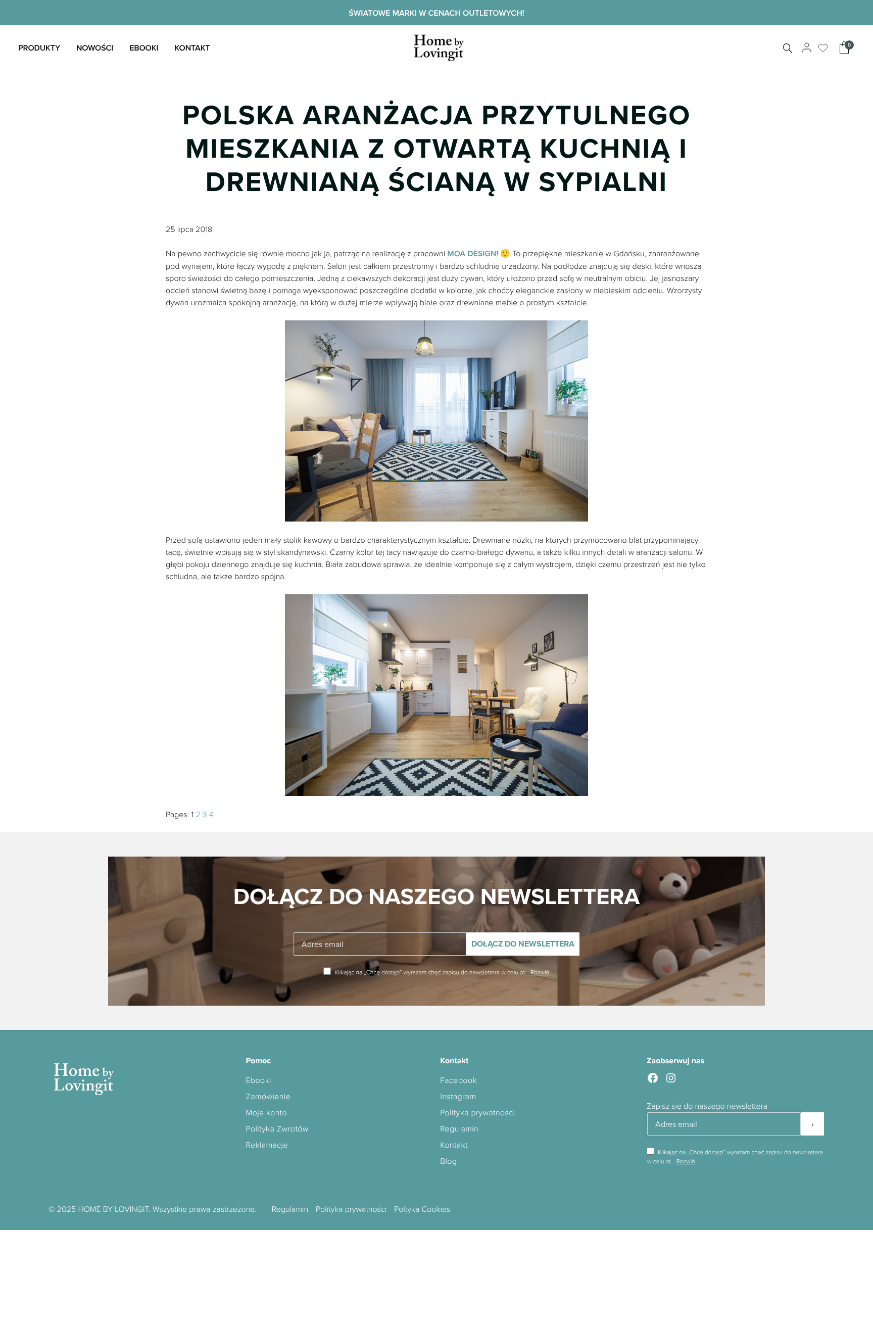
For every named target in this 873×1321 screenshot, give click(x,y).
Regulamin (459, 1128)
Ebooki (143, 48)
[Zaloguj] (805, 48)
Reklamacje (267, 1144)
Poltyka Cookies (422, 1208)
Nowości (94, 48)
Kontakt (192, 48)
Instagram (458, 1096)
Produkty (39, 48)
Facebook (458, 1080)
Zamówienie (268, 1096)
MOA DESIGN (471, 253)
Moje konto (266, 1112)
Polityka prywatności (477, 1112)
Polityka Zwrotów (277, 1128)
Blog (448, 1160)
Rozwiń (539, 972)
